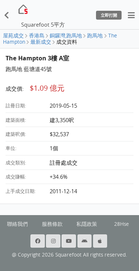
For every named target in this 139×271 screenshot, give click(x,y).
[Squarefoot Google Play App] (85, 241)
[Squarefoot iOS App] (101, 241)
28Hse (121, 224)
